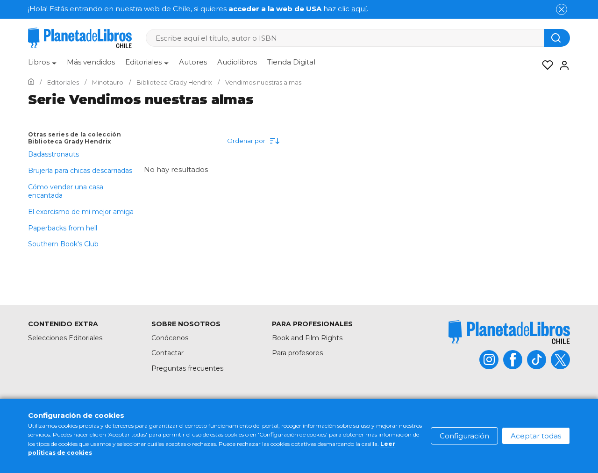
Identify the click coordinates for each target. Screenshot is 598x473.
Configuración (464, 435)
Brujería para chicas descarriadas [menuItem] (80, 170)
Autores (193, 61)
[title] (509, 332)
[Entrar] (561, 65)
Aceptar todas (536, 435)
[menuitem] (42, 65)
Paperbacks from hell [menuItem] (62, 228)
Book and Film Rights (307, 338)
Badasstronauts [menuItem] (53, 154)
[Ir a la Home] (31, 82)
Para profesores (297, 353)
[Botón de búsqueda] (557, 38)
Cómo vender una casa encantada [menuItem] (65, 191)
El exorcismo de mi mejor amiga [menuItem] (81, 212)
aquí (359, 8)
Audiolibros (237, 61)
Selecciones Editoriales (65, 338)
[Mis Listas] (544, 65)
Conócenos (169, 338)
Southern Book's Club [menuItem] (63, 244)
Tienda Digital (291, 61)
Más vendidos (91, 61)
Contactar (167, 353)
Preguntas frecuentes (187, 368)
